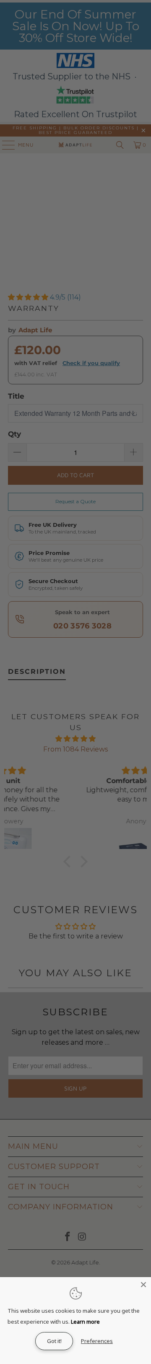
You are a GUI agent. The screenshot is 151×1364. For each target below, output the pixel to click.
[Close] (143, 1284)
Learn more (85, 1321)
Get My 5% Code (113, 704)
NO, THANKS (113, 717)
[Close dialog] (146, 646)
